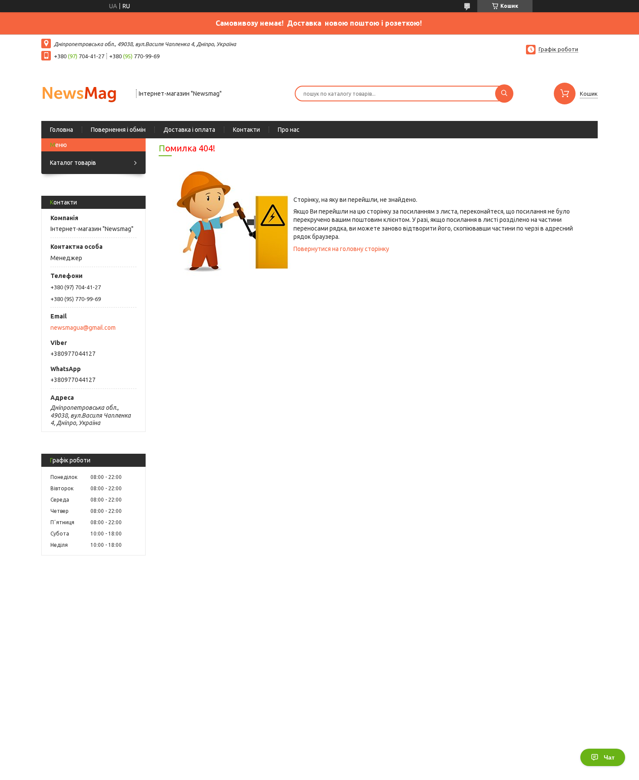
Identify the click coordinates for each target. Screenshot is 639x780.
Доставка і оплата (189, 130)
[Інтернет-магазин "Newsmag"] (84, 92)
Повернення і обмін (118, 130)
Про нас (289, 130)
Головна (61, 130)
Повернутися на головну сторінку (341, 248)
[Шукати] (504, 93)
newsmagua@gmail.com (83, 327)
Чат (609, 757)
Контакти (246, 130)
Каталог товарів (73, 162)
